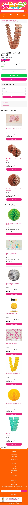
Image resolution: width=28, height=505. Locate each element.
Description (5, 102)
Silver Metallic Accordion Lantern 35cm (12, 284)
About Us (14, 463)
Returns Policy (14, 477)
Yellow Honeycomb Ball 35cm (13, 403)
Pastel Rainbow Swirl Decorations (11, 254)
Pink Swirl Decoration (11, 343)
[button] (14, 79)
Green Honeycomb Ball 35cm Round (13, 224)
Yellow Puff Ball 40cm (11, 313)
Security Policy (14, 480)
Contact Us (14, 468)
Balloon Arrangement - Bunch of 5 (12, 499)
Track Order (14, 456)
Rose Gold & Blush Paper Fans (13, 128)
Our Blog (14, 466)
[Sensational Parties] (14, 5)
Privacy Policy (14, 475)
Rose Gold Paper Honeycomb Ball (13, 159)
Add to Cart (14, 75)
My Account (14, 454)
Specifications (6, 105)
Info (21, 64)
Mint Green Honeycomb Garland (12, 434)
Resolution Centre (14, 459)
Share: (3, 59)
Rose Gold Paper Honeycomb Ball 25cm (13, 189)
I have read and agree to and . (14, 493)
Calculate (14, 96)
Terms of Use (14, 472)
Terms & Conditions (19, 493)
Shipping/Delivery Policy (14, 482)
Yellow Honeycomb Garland (13, 373)
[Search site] (25, 11)
